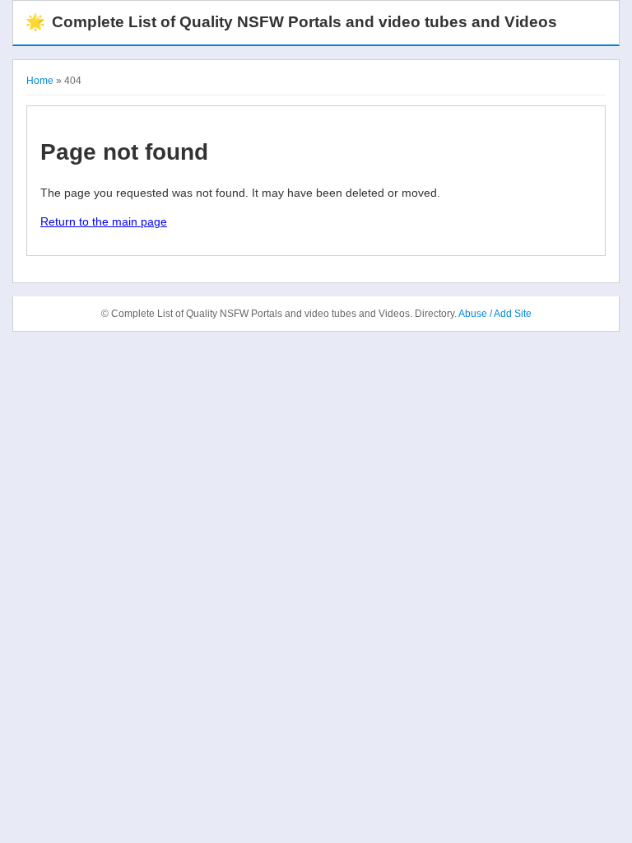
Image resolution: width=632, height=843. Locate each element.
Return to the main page (103, 221)
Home (39, 80)
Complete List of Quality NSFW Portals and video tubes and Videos (291, 21)
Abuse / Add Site (495, 313)
